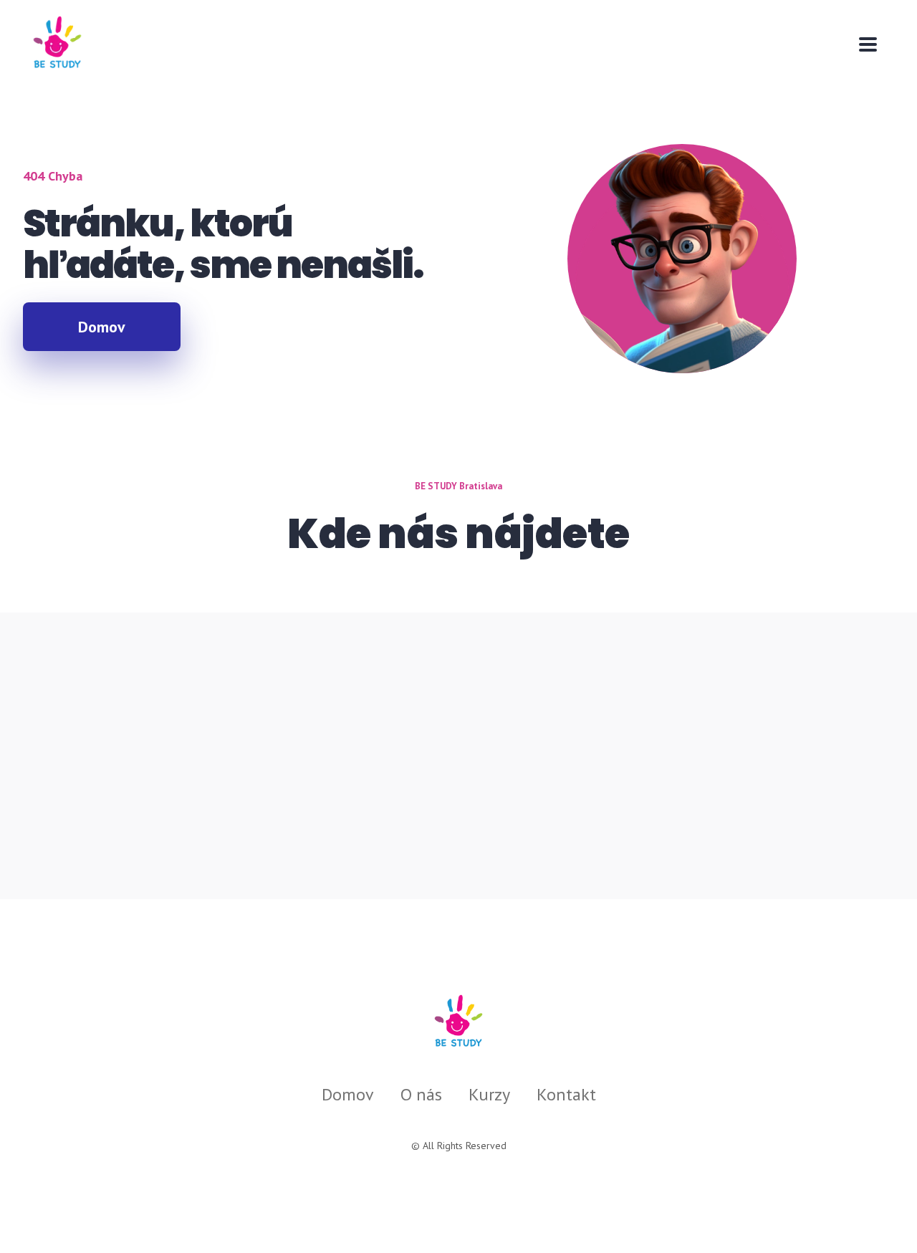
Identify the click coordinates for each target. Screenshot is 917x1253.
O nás (421, 1094)
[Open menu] (868, 44)
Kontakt (566, 1094)
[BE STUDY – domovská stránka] (458, 1021)
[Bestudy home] (57, 44)
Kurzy (489, 1094)
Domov (348, 1094)
